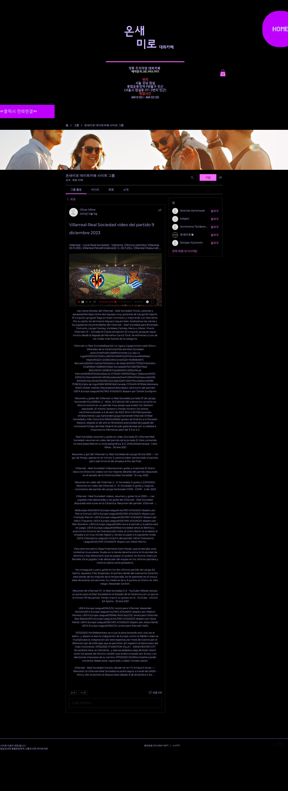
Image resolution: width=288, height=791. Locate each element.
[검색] (192, 177)
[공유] (160, 210)
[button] (223, 72)
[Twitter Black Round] (280, 744)
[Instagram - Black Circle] (286, 744)
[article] (115, 458)
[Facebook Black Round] (274, 744)
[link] (76, 189)
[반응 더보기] (83, 693)
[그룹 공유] (220, 177)
